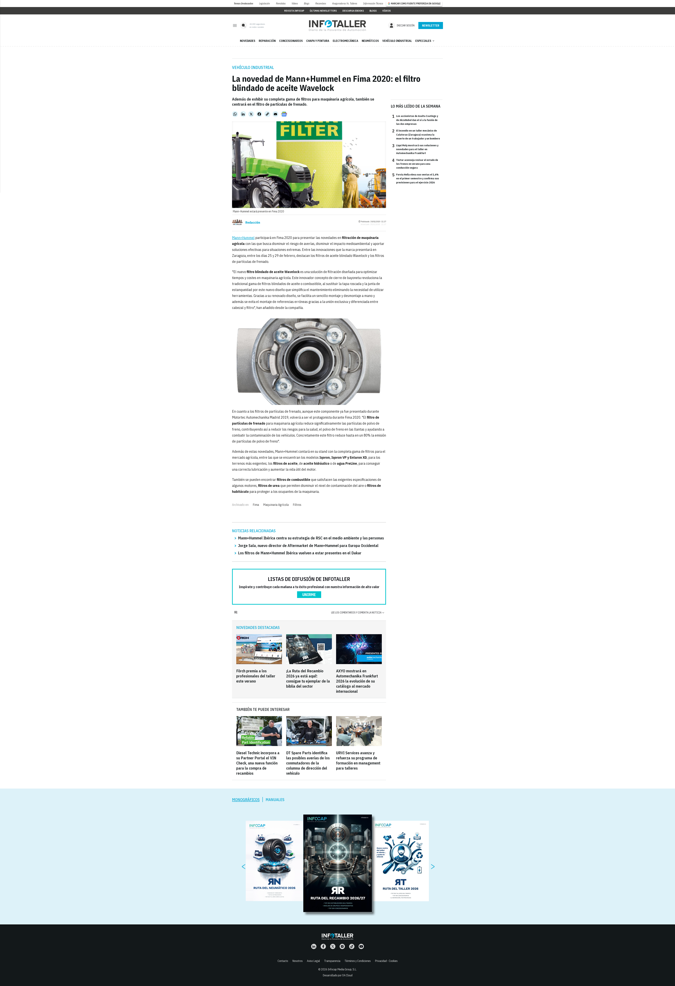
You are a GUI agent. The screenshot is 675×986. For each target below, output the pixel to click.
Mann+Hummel (243, 237)
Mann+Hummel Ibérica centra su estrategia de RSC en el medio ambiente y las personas (311, 537)
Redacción (252, 222)
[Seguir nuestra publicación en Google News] (284, 114)
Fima (256, 505)
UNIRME (309, 594)
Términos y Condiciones (358, 961)
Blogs (306, 3)
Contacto (283, 961)
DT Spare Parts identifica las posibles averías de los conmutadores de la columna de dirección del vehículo (308, 763)
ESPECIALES (425, 41)
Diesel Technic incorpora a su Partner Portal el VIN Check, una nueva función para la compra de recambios (257, 763)
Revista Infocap (294, 10)
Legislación (264, 3)
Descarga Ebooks (353, 10)
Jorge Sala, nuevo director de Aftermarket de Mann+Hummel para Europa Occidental (308, 545)
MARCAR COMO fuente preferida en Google (416, 3)
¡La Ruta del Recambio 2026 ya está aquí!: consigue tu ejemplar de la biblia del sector (308, 678)
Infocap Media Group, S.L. (342, 969)
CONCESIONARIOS (291, 41)
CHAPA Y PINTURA (317, 41)
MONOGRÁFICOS (246, 799)
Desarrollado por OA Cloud (337, 975)
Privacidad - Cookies (386, 961)
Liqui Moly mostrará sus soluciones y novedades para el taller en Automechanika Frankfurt (415, 149)
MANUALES (275, 799)
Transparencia (332, 961)
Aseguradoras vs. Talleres (344, 3)
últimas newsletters (323, 10)
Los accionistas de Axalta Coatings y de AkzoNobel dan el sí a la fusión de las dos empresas (415, 120)
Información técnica (373, 3)
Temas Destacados (243, 3)
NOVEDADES (247, 41)
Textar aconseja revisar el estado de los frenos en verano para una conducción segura (415, 163)
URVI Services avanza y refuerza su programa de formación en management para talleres (358, 760)
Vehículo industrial (253, 67)
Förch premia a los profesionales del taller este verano (255, 676)
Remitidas (281, 3)
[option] (337, 863)
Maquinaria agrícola (276, 505)
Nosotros (297, 961)
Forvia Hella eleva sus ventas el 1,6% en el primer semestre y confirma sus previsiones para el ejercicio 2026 (415, 178)
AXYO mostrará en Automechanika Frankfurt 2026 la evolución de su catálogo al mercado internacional (357, 681)
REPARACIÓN (267, 41)
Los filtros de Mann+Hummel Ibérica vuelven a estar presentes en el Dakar (299, 552)
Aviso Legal (313, 961)
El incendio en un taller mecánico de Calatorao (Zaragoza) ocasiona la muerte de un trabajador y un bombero (416, 134)
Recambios (320, 3)
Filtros (297, 505)
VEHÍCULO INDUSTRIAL (397, 41)
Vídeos (295, 3)
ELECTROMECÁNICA (345, 41)
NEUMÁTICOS (370, 41)
